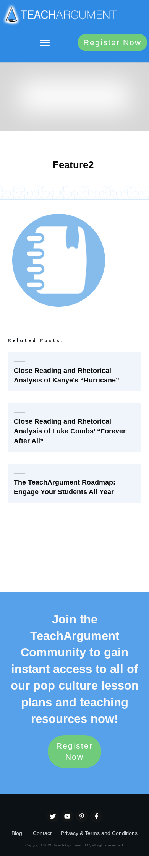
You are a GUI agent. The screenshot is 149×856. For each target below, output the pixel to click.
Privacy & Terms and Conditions (99, 833)
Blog (16, 833)
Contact (42, 833)
